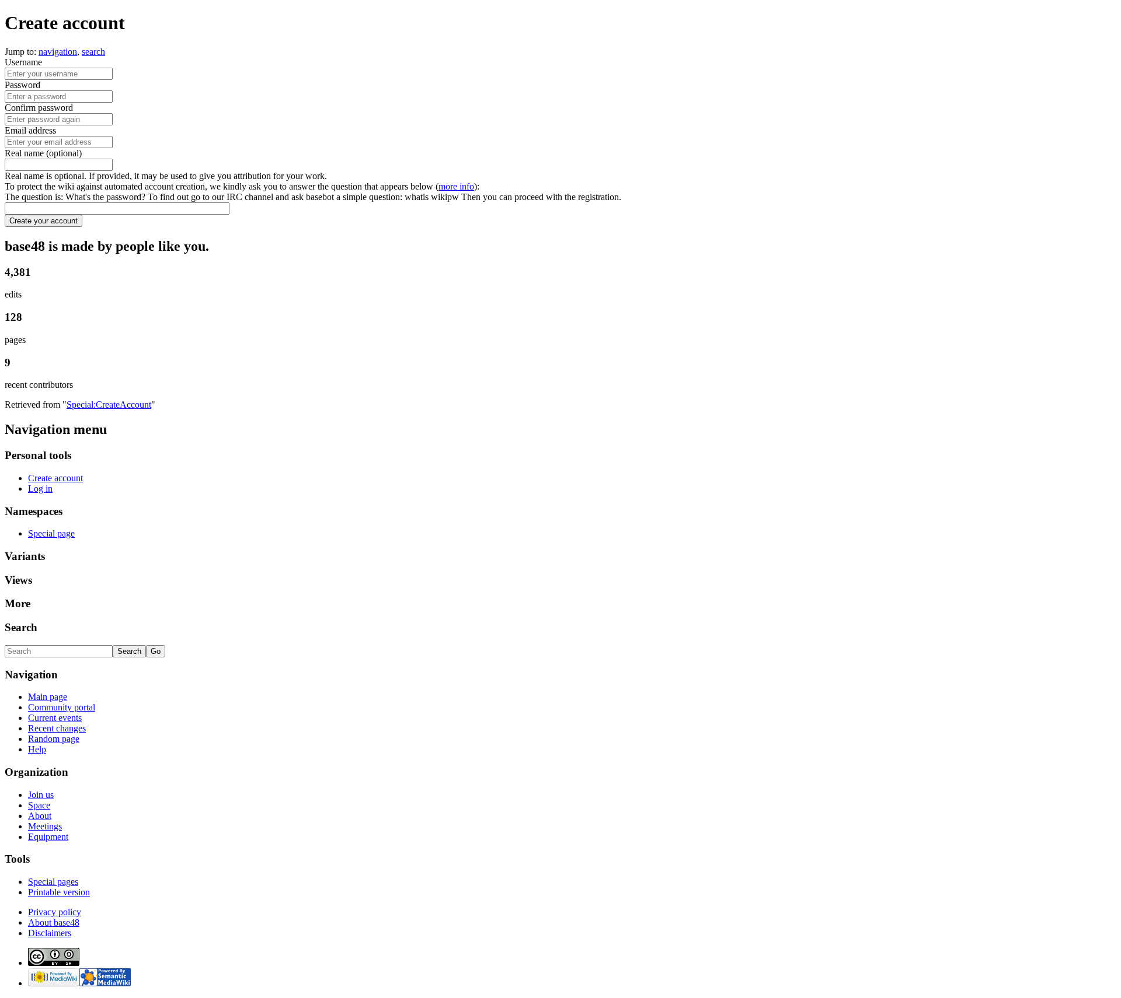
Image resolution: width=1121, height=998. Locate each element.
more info (456, 186)
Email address (30, 130)
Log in (40, 488)
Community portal (61, 707)
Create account (55, 478)
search (93, 52)
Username (23, 62)
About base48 (53, 922)
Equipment (48, 837)
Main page (47, 697)
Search (21, 627)
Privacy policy (54, 912)
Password (22, 85)
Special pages (53, 882)
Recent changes (57, 728)
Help (37, 749)
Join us (41, 795)
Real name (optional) (43, 153)
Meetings (45, 826)
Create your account (43, 220)
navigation (58, 52)
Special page (51, 533)
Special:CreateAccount (109, 404)
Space (39, 805)
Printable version (59, 892)
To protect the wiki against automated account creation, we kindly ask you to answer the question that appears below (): (242, 186)
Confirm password (39, 108)
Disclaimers (49, 933)
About (39, 816)
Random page (53, 739)
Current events (55, 718)
